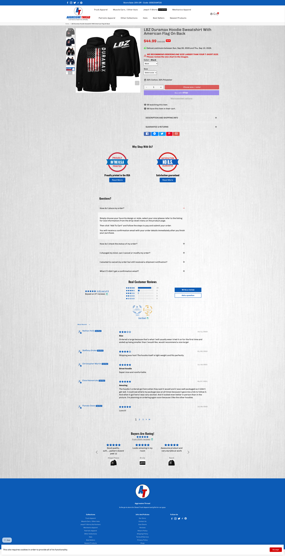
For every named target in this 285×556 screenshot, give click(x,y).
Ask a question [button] (188, 295)
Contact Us (142, 521)
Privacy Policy (142, 540)
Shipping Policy (142, 534)
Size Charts (142, 524)
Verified (142, 318)
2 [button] (139, 419)
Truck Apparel (101, 9)
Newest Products (178, 18)
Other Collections (129, 18)
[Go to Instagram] (71, 3)
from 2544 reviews (141, 439)
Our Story (142, 518)
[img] (125, 332)
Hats (145, 18)
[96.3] (147, 309)
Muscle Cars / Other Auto (125, 9)
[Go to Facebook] (67, 3)
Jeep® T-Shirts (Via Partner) (90, 524)
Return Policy (142, 531)
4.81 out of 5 (103, 291)
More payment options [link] (181, 98)
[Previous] (70, 30)
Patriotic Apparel (107, 18)
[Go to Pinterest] (81, 3)
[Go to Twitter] (74, 3)
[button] (130, 288)
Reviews (142, 527)
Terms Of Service (142, 537)
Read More (117, 180)
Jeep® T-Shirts (154, 9)
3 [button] (143, 419)
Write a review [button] (188, 290)
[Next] (70, 72)
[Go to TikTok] (78, 3)
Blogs (142, 543)
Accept (275, 549)
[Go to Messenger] (154, 134)
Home (67, 24)
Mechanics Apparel (181, 9)
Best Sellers (158, 18)
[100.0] (137, 309)
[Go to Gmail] (176, 134)
